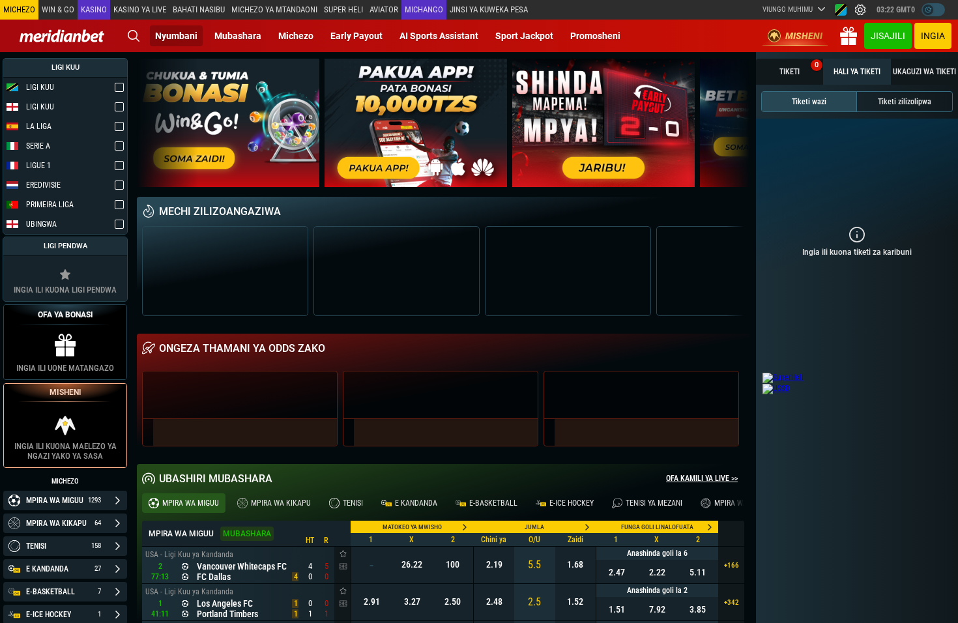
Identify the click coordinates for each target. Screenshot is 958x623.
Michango (424, 9)
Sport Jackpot (524, 36)
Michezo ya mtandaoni (274, 9)
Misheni (803, 36)
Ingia (933, 36)
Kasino (94, 9)
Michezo (295, 36)
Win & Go (58, 9)
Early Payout (356, 36)
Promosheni (595, 36)
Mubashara (237, 36)
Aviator (384, 9)
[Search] (133, 36)
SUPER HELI (343, 9)
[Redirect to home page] (62, 36)
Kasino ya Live (139, 9)
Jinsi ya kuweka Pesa (489, 9)
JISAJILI (888, 36)
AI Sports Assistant (438, 36)
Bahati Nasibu (199, 9)
